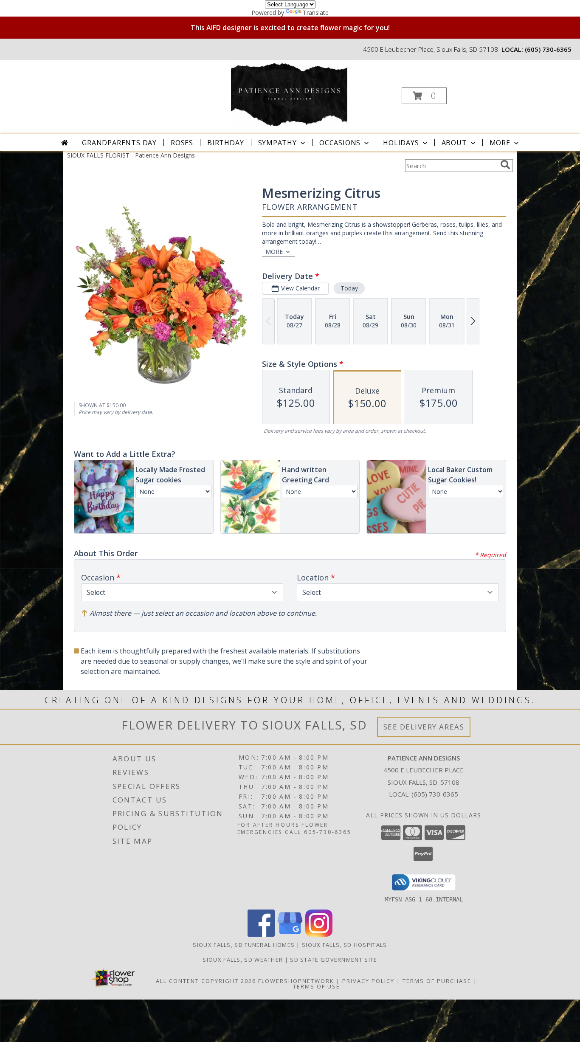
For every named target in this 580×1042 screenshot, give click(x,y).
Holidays (401, 142)
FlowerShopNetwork (296, 981)
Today (349, 288)
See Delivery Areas (424, 727)
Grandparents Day (119, 142)
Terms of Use (316, 986)
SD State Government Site (333, 959)
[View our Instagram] (318, 934)
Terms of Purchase (437, 981)
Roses (182, 142)
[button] (424, 95)
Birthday (225, 142)
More (500, 142)
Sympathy (277, 142)
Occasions (339, 142)
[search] (505, 165)
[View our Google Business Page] (290, 934)
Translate (316, 12)
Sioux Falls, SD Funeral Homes (244, 945)
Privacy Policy (368, 981)
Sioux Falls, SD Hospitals (344, 945)
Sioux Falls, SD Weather (243, 959)
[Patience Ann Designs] (289, 93)
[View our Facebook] (261, 934)
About (454, 142)
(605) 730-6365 (548, 49)
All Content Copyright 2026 (206, 981)
